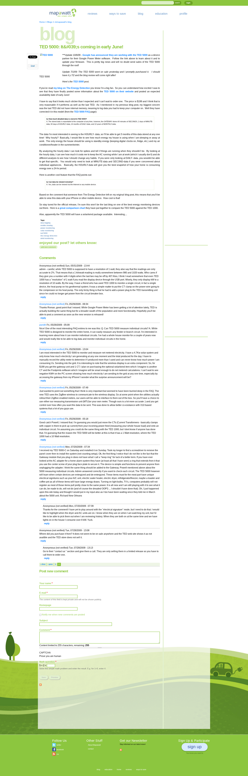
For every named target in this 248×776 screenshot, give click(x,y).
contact (91, 749)
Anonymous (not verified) (52, 304)
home (119, 770)
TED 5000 (78, 81)
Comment (45, 630)
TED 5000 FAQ (82, 111)
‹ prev (50, 564)
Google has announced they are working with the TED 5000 (115, 55)
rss (58, 754)
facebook (60, 750)
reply (43, 297)
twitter (59, 745)
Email (33, 66)
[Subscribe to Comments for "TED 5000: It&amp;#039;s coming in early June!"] (40, 684)
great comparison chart (72, 208)
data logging (45, 223)
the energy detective (48, 236)
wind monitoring (46, 238)
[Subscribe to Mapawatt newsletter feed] (121, 750)
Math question (47, 661)
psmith (42, 324)
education (161, 13)
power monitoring (47, 228)
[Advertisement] (99, 709)
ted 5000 (44, 233)
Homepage (45, 605)
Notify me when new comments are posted (63, 614)
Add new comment (48, 247)
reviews (92, 13)
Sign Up (195, 746)
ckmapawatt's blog (63, 22)
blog (140, 13)
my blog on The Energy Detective (72, 88)
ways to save (117, 13)
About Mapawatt (94, 745)
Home (42, 22)
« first (43, 564)
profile (183, 13)
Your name (46, 583)
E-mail (43, 592)
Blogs (49, 22)
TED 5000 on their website (118, 91)
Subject (43, 620)
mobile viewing (46, 225)
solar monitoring (47, 231)
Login (188, 3)
